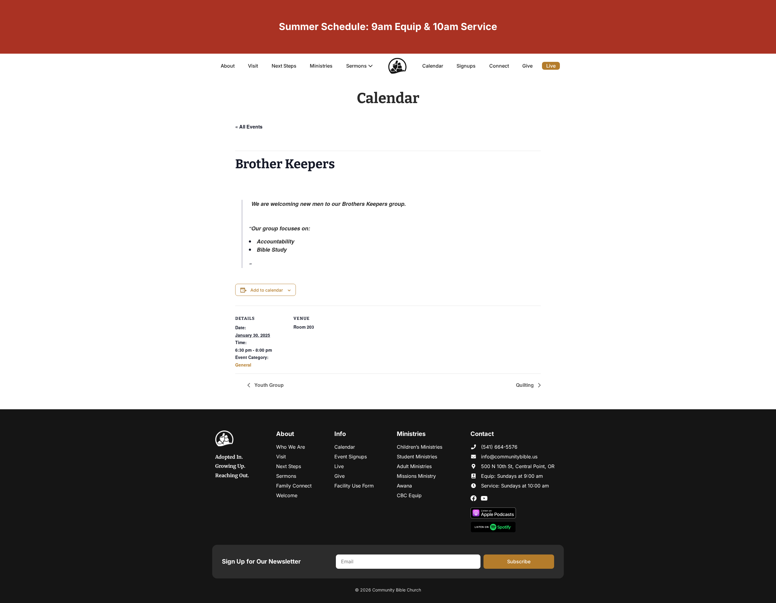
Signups (466, 66)
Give (527, 66)
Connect (499, 66)
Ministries (321, 66)
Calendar (432, 66)
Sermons (357, 66)
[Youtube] (484, 498)
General (243, 365)
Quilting (525, 384)
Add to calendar (266, 290)
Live (551, 66)
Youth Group (268, 384)
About (228, 66)
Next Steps (284, 66)
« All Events (249, 126)
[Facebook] (473, 498)
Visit (253, 66)
